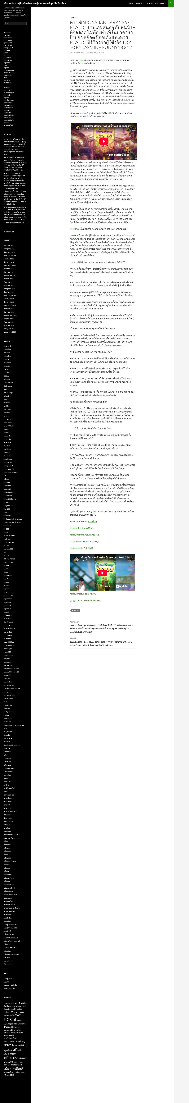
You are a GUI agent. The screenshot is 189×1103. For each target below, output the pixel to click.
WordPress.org (9, 988)
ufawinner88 (9, 772)
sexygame (7, 692)
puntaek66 (8, 95)
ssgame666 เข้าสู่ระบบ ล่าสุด (14, 725)
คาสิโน (6, 785)
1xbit (6, 369)
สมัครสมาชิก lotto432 (12, 835)
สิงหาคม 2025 (9, 285)
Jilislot (6, 479)
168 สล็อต (7, 349)
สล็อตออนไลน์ (9, 885)
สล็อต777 (7, 855)
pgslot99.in (8, 599)
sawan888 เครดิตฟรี (11, 669)
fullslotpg (7, 117)
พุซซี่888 (7, 825)
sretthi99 (7, 722)
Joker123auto (9, 115)
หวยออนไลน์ (8, 125)
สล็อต (6, 841)
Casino (6, 429)
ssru (5, 728)
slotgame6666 (9, 712)
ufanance (7, 765)
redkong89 (8, 649)
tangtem (7, 80)
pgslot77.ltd (8, 595)
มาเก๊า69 (7, 828)
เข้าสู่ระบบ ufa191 (10, 924)
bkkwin (6, 416)
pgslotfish (7, 605)
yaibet (6, 778)
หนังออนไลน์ (8, 901)
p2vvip (6, 546)
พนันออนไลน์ (8, 821)
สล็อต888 (7, 858)
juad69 (6, 502)
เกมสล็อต (7, 921)
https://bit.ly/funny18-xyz (82, 528)
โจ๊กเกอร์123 (8, 964)
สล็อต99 (7, 865)
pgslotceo (7, 602)
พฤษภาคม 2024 (10, 332)
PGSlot (6, 585)
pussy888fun (9, 70)
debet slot (7, 436)
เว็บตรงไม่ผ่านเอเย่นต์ (12, 941)
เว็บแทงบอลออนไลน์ (11, 954)
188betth (7, 33)
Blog (131, 3)
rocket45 (7, 652)
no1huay (7, 539)
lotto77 (7, 532)
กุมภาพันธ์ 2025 (10, 305)
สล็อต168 (7, 845)
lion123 (7, 509)
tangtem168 (8, 732)
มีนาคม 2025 (9, 302)
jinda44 (7, 50)
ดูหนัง (6, 792)
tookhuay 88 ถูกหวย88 (12, 745)
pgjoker (7, 579)
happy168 (8, 45)
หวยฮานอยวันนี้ (9, 911)
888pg (6, 376)
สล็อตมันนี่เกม (9, 878)
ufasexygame (9, 768)
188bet (6, 359)
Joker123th (8, 1015)
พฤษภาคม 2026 (10, 255)
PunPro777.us (9, 629)
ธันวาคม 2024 (9, 312)
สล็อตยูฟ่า (7, 881)
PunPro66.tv (8, 622)
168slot (7, 353)
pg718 (6, 565)
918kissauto (8, 108)
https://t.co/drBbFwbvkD (89, 600)
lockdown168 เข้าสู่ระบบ (13, 519)
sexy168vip (8, 103)
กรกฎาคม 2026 (9, 249)
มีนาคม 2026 (9, 262)
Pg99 (6, 572)
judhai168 (8, 60)
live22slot (7, 113)
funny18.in (8, 456)
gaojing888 (8, 43)
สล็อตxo (7, 871)
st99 (5, 78)
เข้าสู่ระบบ (8, 979)
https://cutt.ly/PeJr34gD (81, 548)
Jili (5, 476)
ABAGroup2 (8, 393)
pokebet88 (8, 615)
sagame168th (9, 105)
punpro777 (8, 90)
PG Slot (6, 555)
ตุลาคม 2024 (9, 319)
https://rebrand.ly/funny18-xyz (84, 534)
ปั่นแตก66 (7, 818)
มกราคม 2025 (9, 309)
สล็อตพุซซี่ (7, 875)
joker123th (8, 496)
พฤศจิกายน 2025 (10, 275)
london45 (7, 526)
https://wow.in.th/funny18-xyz (84, 541)
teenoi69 (7, 735)
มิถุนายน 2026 (9, 252)
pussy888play (9, 93)
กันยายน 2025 (9, 282)
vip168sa (7, 775)
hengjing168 (8, 48)
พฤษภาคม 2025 (10, 295)
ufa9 (5, 755)
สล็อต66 (7, 848)
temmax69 (8, 83)
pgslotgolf (7, 609)
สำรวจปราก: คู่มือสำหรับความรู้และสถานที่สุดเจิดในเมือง (35, 3)
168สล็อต (7, 356)
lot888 (6, 529)
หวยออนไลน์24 (9, 905)
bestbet (7, 413)
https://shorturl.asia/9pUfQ (83, 593)
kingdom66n (8, 506)
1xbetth (7, 35)
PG (5, 552)
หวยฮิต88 (7, 915)
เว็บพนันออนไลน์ (10, 948)
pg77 (6, 569)
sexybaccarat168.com (12, 688)
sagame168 (8, 662)
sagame (7, 659)
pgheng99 (7, 110)
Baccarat (7, 409)
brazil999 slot (9, 426)
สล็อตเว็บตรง (9, 891)
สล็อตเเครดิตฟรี (21, 1072)
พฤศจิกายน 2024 (10, 315)
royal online (8, 655)
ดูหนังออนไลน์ (9, 795)
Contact (139, 3)
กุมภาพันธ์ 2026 (10, 265)
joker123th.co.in (10, 499)
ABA (5, 389)
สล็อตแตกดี (8, 898)
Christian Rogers (96, 53)
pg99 (19, 1015)
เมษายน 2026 (9, 259)
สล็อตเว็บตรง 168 (10, 895)
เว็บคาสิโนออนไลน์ (11, 938)
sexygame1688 (9, 695)
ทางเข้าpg (74, 228)
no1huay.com (9, 542)
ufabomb (7, 758)
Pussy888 (7, 639)
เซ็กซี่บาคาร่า (9, 934)
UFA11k (7, 748)
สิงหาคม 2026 (9, 245)
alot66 (6, 399)
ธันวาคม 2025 (9, 272)
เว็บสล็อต (7, 951)
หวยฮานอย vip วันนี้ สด (12, 908)
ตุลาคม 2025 (9, 279)
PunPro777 (21, 1024)
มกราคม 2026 (9, 269)
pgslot (80, 60)
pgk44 (6, 582)
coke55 (7, 432)
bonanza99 (8, 419)
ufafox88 (7, 762)
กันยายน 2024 (9, 322)
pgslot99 (7, 65)
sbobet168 (8, 675)
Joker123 (7, 489)
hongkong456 (9, 469)
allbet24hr (8, 38)
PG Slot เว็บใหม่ (9, 559)
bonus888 (8, 40)
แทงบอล (7, 958)
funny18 (73, 18)
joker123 (7, 58)
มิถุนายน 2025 (9, 292)
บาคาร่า (7, 805)
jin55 (6, 53)
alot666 (7, 88)
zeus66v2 (7, 782)
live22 (6, 512)
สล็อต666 (7, 851)
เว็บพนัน (7, 944)
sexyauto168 (9, 73)
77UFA (6, 373)
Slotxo (6, 715)
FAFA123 (7, 442)
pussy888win (9, 120)
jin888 (6, 55)
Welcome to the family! (156, 3)
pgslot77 (7, 98)
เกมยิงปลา (8, 918)
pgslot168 (7, 589)
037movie (7, 346)
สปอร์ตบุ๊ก (7, 831)
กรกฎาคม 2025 (9, 289)
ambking (7, 406)
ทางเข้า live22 (9, 798)
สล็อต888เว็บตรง (10, 861)
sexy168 (7, 678)
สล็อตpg (7, 868)
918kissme (8, 386)
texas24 (7, 742)
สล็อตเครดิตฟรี (9, 888)
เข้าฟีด (6, 982)
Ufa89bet (7, 752)
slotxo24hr (8, 75)
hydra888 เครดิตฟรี (11, 472)
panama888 (8, 549)
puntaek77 (8, 635)
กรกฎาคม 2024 (9, 329)
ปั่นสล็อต (7, 815)
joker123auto (9, 492)
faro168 (7, 446)
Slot (5, 702)
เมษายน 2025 (9, 299)
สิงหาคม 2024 (9, 325)
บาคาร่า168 (8, 808)
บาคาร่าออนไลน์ (10, 811)
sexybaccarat (9, 100)
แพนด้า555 (8, 961)
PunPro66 (8, 619)
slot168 (7, 708)
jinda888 (7, 486)
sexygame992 (9, 698)
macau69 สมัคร (9, 536)
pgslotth (7, 63)
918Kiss (7, 379)
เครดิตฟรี (7, 931)
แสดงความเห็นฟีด (10, 985)
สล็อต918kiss (18, 1062)
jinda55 (7, 482)
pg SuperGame (9, 562)
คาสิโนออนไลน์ (9, 788)
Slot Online (8, 705)
